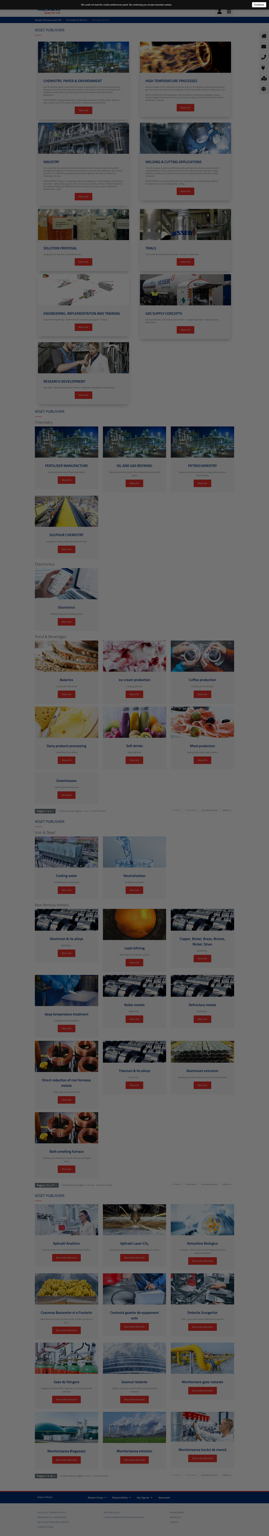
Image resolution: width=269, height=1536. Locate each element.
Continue (259, 4)
